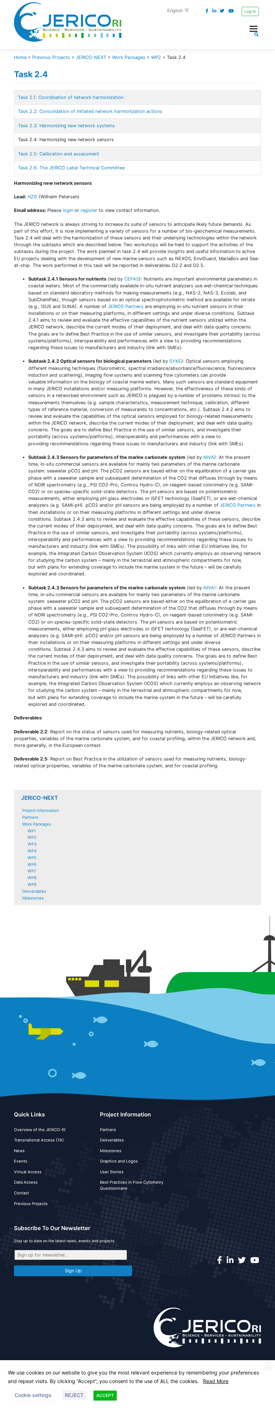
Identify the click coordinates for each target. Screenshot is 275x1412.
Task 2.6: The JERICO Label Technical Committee (71, 167)
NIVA (208, 457)
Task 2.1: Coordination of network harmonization (71, 97)
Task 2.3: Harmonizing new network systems (66, 125)
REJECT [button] (74, 1395)
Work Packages (36, 824)
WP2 (32, 837)
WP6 (32, 864)
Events (20, 1161)
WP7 (32, 870)
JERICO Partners (126, 306)
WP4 (32, 850)
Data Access (26, 1182)
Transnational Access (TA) (39, 1140)
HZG (32, 196)
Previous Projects (31, 1203)
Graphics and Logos (119, 1161)
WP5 (32, 857)
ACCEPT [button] (105, 1395)
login (68, 210)
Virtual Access (28, 1171)
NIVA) (209, 587)
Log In (250, 11)
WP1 (32, 830)
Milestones (33, 898)
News (19, 1150)
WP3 (32, 844)
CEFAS (131, 279)
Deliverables (34, 891)
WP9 (32, 884)
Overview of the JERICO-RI (40, 1129)
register (89, 210)
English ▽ (178, 10)
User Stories (112, 1171)
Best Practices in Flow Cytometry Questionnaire (131, 1185)
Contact (21, 1192)
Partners (30, 817)
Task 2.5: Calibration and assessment (58, 154)
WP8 (32, 877)
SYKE (175, 361)
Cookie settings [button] (33, 1395)
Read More (215, 1381)
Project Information (40, 810)
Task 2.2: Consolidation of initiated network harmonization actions (90, 111)
